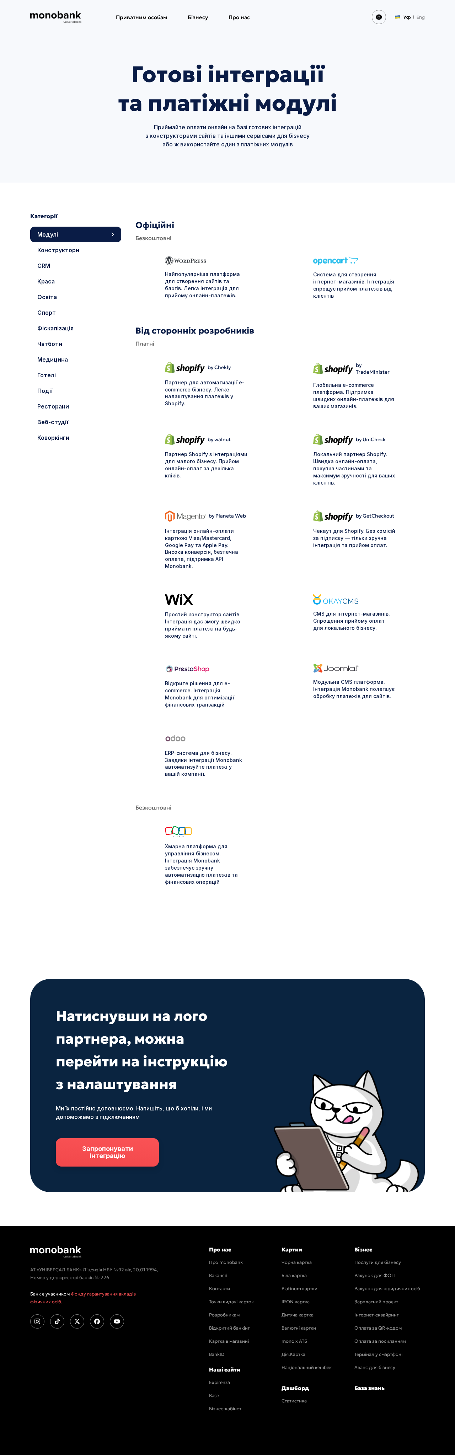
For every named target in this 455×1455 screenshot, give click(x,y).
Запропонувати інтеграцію (107, 1152)
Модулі (47, 234)
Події (44, 390)
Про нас (239, 17)
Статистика (294, 1401)
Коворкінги (52, 437)
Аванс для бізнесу (374, 1367)
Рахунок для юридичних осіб (387, 1289)
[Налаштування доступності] (379, 17)
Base (214, 1395)
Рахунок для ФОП (374, 1275)
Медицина (52, 359)
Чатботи (49, 343)
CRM (43, 265)
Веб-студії (52, 422)
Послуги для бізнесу (377, 1262)
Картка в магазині (229, 1341)
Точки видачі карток (231, 1302)
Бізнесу (198, 17)
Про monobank (226, 1262)
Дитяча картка (298, 1315)
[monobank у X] (77, 1321)
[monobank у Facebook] (97, 1321)
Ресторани (52, 406)
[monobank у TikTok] (57, 1321)
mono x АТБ (294, 1341)
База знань (369, 1388)
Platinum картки (299, 1289)
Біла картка (294, 1275)
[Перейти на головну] (55, 1251)
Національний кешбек (307, 1367)
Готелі (46, 375)
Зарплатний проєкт (376, 1302)
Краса (45, 281)
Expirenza (219, 1382)
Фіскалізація (55, 328)
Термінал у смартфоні (378, 1354)
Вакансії (218, 1275)
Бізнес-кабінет (225, 1409)
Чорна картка (297, 1262)
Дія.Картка (293, 1354)
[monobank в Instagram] (37, 1321)
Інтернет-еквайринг (376, 1315)
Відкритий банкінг (229, 1328)
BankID (216, 1354)
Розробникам (224, 1315)
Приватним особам (141, 17)
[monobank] (55, 17)
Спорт (46, 312)
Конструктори (57, 250)
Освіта (46, 297)
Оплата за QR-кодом (378, 1328)
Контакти (219, 1289)
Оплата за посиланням (380, 1341)
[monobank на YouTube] (117, 1321)
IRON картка (296, 1302)
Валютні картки (299, 1328)
